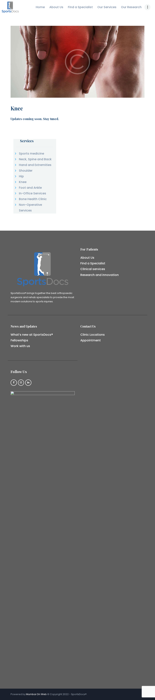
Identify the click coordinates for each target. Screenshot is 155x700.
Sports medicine (31, 153)
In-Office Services (32, 193)
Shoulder (26, 170)
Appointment (90, 340)
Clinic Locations (92, 334)
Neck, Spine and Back (35, 159)
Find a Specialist (92, 263)
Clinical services (92, 269)
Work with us (20, 346)
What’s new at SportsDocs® (32, 334)
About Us (87, 257)
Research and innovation (99, 275)
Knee (22, 182)
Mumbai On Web (36, 694)
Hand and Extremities (35, 165)
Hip (21, 176)
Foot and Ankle (30, 187)
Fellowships (19, 340)
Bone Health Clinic (33, 199)
